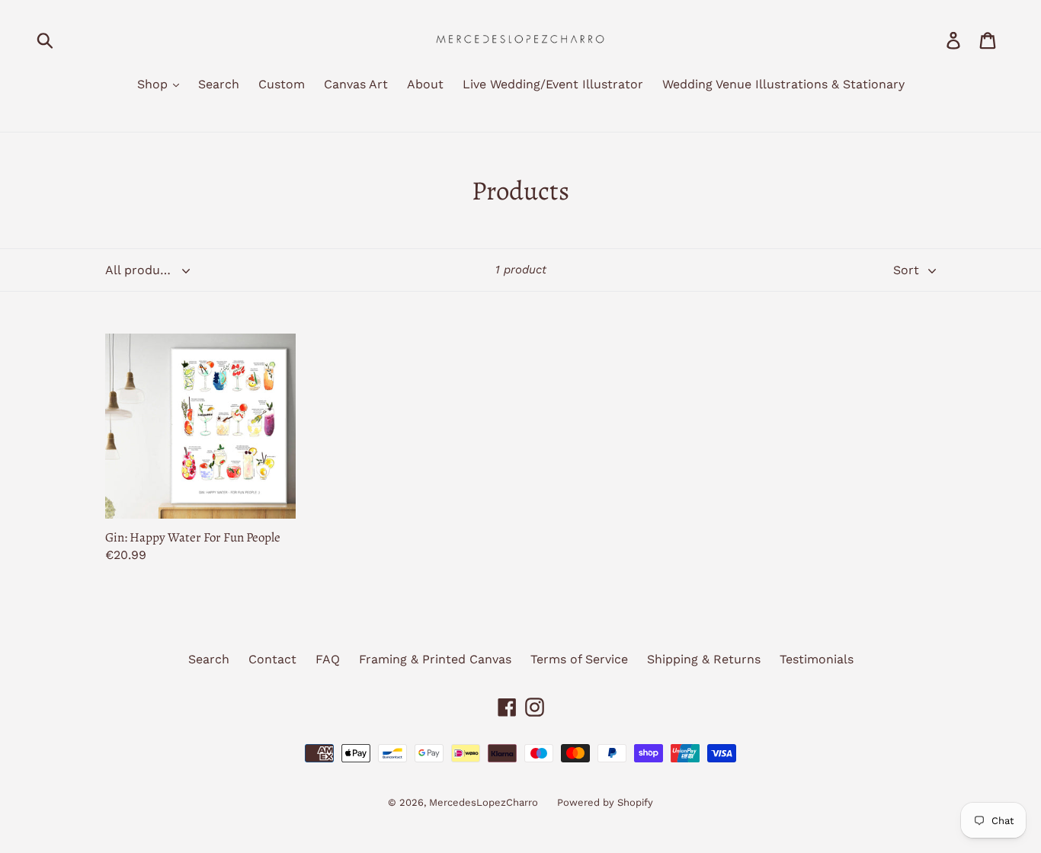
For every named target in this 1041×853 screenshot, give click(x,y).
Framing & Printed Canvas (435, 659)
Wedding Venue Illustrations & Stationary (783, 84)
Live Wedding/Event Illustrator (553, 84)
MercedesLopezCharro (483, 802)
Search (218, 84)
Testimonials (817, 659)
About (425, 84)
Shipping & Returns (704, 659)
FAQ (328, 659)
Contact (272, 659)
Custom (281, 84)
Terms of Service (579, 659)
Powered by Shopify (605, 802)
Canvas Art (356, 84)
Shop (154, 84)
